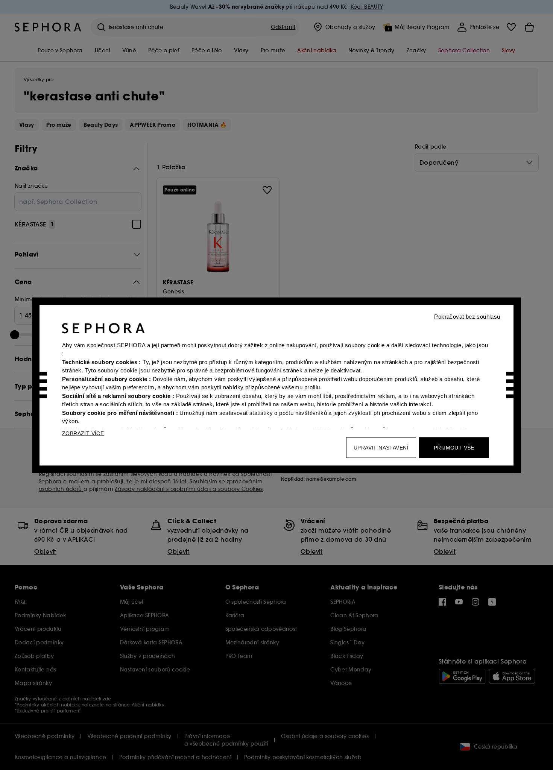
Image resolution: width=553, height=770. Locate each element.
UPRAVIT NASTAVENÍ (381, 447)
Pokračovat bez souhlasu (467, 316)
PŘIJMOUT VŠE (454, 447)
